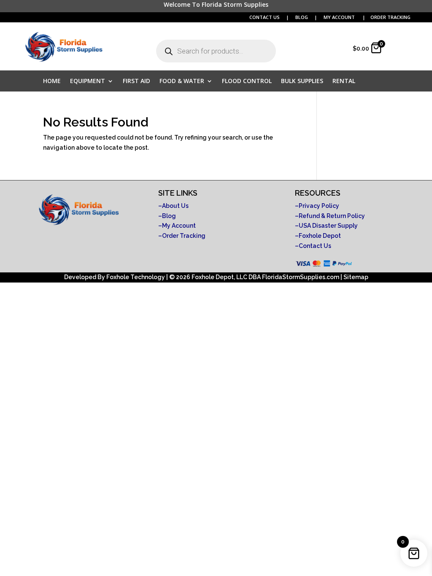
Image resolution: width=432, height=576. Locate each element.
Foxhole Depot (320, 235)
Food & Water (181, 81)
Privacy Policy (319, 205)
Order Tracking (183, 235)
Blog (169, 216)
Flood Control (247, 81)
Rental (343, 81)
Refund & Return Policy (332, 216)
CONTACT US (264, 17)
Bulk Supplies (302, 81)
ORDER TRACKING (390, 17)
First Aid (136, 81)
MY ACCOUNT (340, 17)
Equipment (87, 81)
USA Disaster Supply (328, 225)
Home (52, 81)
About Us (175, 205)
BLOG (302, 17)
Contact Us (315, 245)
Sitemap (355, 277)
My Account (179, 225)
